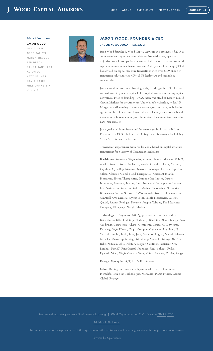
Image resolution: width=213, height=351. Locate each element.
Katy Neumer (36, 76)
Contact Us (197, 10)
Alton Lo (34, 71)
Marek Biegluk (38, 57)
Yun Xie (32, 90)
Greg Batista (37, 53)
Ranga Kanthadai (40, 67)
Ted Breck (34, 62)
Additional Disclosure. (107, 322)
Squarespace (114, 338)
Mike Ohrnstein (39, 85)
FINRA (161, 314)
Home (113, 10)
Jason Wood (36, 43)
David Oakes (36, 81)
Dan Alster (35, 48)
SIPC (170, 314)
